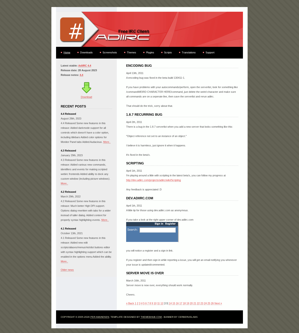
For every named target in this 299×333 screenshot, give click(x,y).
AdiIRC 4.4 (84, 65)
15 (173, 303)
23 (201, 303)
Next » (218, 303)
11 (158, 303)
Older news (67, 269)
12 (161, 303)
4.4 (81, 75)
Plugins (150, 52)
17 (180, 303)
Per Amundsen (99, 317)
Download (86, 97)
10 (155, 303)
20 (191, 303)
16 (177, 303)
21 (194, 303)
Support (210, 52)
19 (187, 303)
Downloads (86, 52)
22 (198, 303)
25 (208, 303)
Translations (189, 52)
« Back (130, 303)
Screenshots (110, 52)
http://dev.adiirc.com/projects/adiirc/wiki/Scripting (153, 180)
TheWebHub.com (151, 317)
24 (205, 303)
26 (212, 303)
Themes (131, 52)
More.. (106, 142)
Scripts (168, 52)
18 (184, 303)
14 (170, 303)
